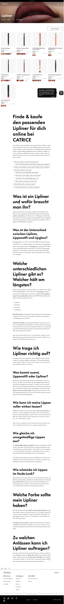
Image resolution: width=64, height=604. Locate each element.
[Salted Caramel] (38, 80)
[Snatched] (3, 54)
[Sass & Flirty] (21, 80)
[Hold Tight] (17, 54)
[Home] (5, 4)
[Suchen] (58, 3)
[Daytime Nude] (37, 80)
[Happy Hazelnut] (33, 80)
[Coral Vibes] (1, 105)
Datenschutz (35, 599)
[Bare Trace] (24, 80)
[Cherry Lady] (7, 80)
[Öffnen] (61, 4)
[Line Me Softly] (19, 80)
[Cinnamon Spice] (40, 80)
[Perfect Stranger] (1, 80)
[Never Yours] (19, 54)
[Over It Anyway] (21, 54)
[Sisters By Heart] (54, 80)
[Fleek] (9, 54)
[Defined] (5, 54)
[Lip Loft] (49, 55)
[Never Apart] (51, 80)
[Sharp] (1, 54)
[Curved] (10, 54)
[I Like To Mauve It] (9, 80)
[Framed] (7, 54)
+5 (26, 53)
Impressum (28, 599)
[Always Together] (49, 80)
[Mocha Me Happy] (35, 80)
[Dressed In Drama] (24, 54)
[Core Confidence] (33, 55)
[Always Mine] (23, 54)
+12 (10, 80)
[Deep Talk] (17, 80)
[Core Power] (35, 55)
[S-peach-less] (3, 80)
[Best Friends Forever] (52, 80)
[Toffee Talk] (23, 80)
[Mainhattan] (5, 80)
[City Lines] (51, 55)
